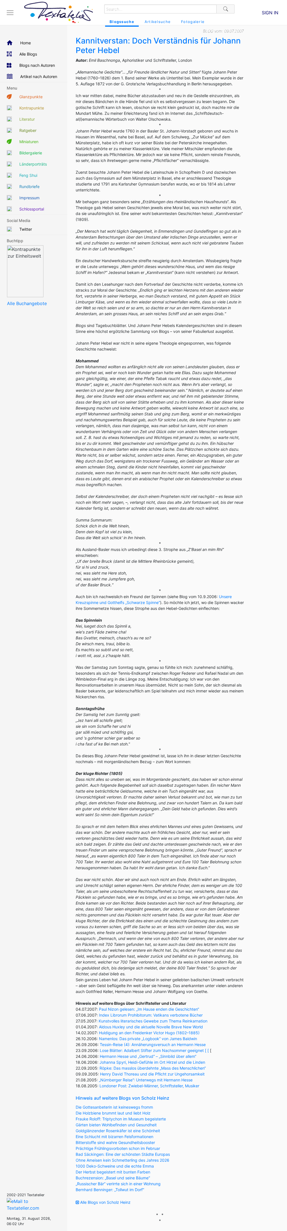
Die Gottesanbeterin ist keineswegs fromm (114, 1107)
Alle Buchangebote (27, 303)
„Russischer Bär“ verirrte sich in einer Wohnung (118, 1183)
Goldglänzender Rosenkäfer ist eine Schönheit (118, 1130)
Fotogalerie (193, 21)
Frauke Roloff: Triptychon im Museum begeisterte (121, 1118)
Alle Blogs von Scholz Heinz (105, 1202)
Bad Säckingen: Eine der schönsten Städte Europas (123, 1154)
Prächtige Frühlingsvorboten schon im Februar (118, 1148)
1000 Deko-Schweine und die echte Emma (115, 1166)
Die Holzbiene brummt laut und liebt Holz (113, 1113)
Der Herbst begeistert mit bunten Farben (113, 1172)
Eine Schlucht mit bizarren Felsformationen (114, 1136)
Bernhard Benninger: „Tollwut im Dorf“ (110, 1189)
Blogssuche (122, 21)
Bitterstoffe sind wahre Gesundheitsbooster (115, 1142)
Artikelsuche (158, 21)
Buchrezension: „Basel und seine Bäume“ (113, 1177)
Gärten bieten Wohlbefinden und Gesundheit (116, 1124)
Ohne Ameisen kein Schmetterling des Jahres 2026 (122, 1160)
